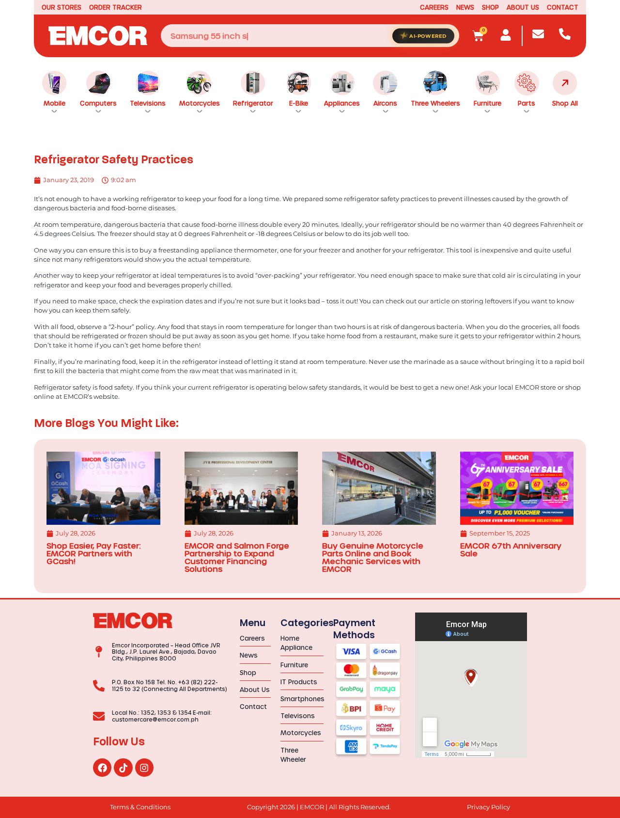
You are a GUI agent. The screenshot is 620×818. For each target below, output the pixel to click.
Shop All (565, 103)
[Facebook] (102, 767)
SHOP (490, 7)
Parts (526, 103)
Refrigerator (253, 103)
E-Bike (298, 103)
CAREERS (434, 7)
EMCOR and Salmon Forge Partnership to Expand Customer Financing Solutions (237, 557)
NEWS (465, 7)
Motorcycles (199, 103)
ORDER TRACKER (115, 7)
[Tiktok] (123, 767)
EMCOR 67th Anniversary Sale (510, 549)
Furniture (487, 103)
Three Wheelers (435, 103)
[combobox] (310, 35)
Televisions (148, 103)
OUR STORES (61, 7)
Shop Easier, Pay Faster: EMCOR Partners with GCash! (93, 553)
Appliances (342, 103)
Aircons (385, 103)
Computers (98, 103)
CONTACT (562, 7)
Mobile (54, 103)
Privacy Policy (488, 807)
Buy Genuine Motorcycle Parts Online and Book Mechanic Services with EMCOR (372, 557)
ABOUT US (523, 7)
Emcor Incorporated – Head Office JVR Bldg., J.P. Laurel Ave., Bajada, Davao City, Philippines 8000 (166, 651)
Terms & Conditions (140, 807)
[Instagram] (144, 767)
